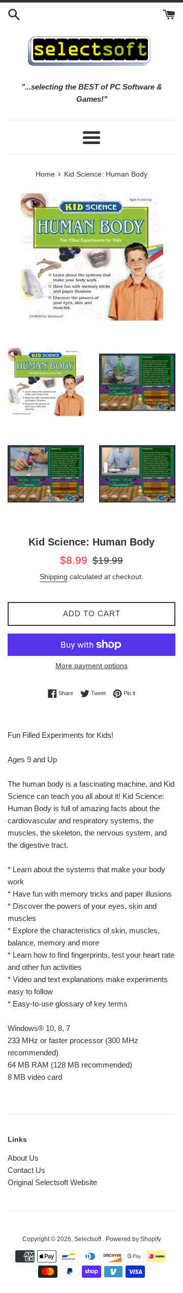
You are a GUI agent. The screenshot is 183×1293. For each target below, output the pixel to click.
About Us (23, 1158)
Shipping (54, 576)
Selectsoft (88, 1239)
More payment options (91, 666)
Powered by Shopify (133, 1239)
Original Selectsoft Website (52, 1182)
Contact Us (26, 1170)
